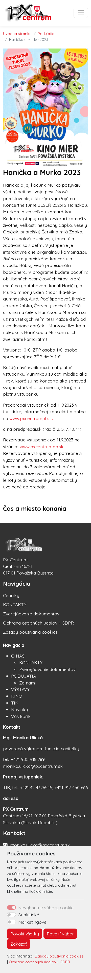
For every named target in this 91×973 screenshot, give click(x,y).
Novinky (19, 709)
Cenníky (11, 595)
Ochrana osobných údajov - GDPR (39, 962)
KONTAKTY (14, 604)
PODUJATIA (23, 676)
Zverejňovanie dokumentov (31, 613)
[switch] (11, 915)
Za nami (27, 682)
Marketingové (32, 922)
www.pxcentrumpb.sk (31, 418)
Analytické (28, 914)
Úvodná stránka (17, 33)
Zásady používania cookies (59, 956)
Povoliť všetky (24, 933)
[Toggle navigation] (81, 13)
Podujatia (46, 33)
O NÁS (18, 656)
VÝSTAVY (20, 689)
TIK (14, 703)
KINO (16, 696)
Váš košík (21, 716)
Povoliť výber (60, 933)
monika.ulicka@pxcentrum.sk (40, 845)
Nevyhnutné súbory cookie (46, 907)
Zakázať (18, 944)
